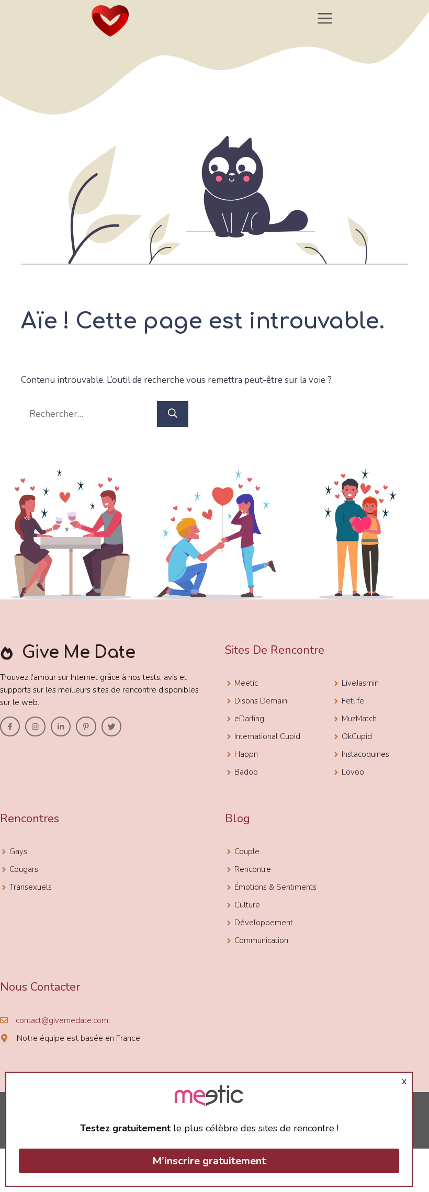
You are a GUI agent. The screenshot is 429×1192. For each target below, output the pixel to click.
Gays (18, 851)
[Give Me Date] (110, 21)
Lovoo (353, 772)
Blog (237, 818)
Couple (246, 851)
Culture (247, 905)
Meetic (246, 683)
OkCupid (357, 736)
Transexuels (30, 887)
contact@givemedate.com (62, 1020)
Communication (261, 940)
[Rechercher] (172, 414)
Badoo (246, 772)
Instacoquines (365, 754)
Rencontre (252, 869)
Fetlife (353, 701)
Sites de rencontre (274, 650)
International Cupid (267, 736)
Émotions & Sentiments (275, 887)
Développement (263, 922)
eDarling (249, 718)
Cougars (23, 869)
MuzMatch (359, 718)
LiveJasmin (360, 683)
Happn (246, 754)
